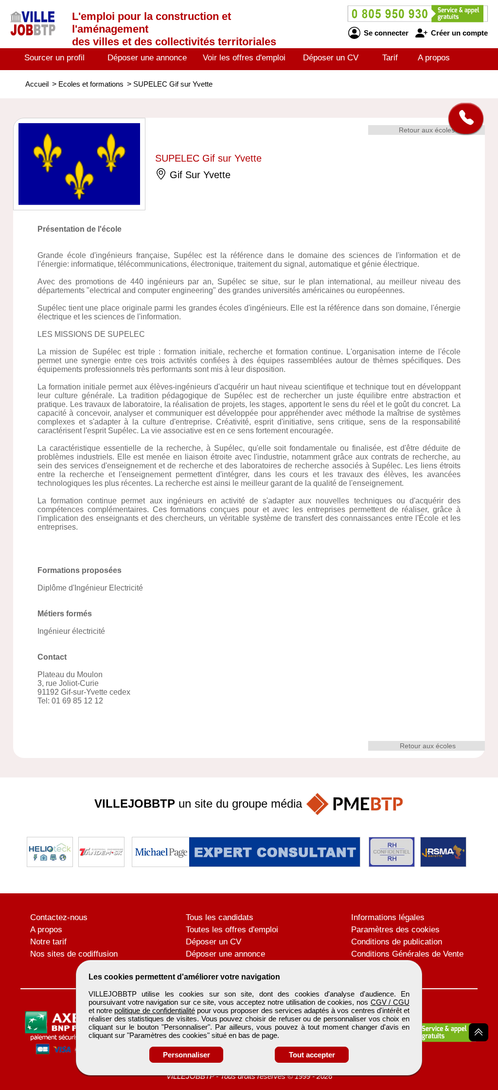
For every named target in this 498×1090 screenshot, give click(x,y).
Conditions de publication (396, 941)
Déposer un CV (330, 57)
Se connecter (385, 33)
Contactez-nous (59, 917)
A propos (434, 57)
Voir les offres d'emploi (244, 57)
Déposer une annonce (147, 57)
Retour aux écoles (427, 130)
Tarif (390, 57)
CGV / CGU (390, 1002)
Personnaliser (186, 1055)
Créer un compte (458, 33)
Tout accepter (312, 1055)
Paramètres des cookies (395, 929)
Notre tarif (48, 941)
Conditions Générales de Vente (407, 954)
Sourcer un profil (54, 57)
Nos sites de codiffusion (74, 954)
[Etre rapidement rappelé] (462, 118)
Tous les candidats (219, 917)
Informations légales (388, 917)
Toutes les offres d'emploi (232, 929)
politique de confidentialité (154, 1010)
